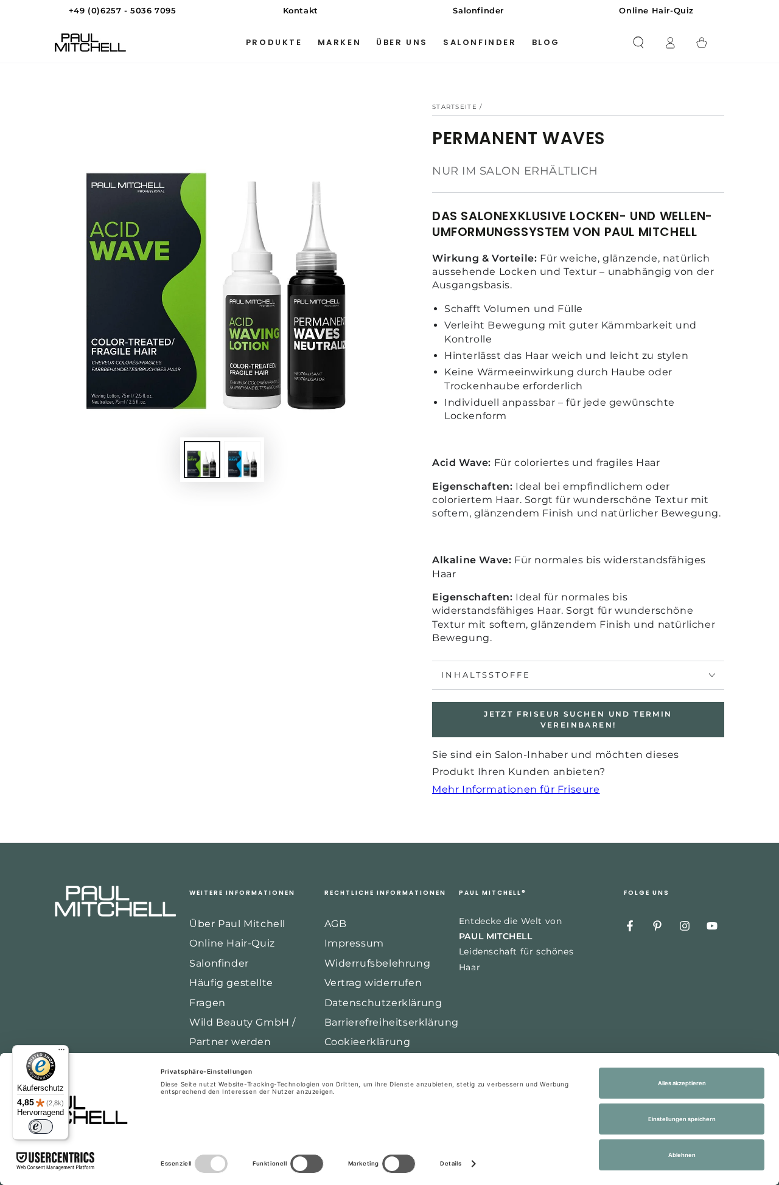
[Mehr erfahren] (389, 11)
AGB (335, 924)
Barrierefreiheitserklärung (391, 1022)
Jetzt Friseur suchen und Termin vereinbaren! (578, 719)
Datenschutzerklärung (383, 1003)
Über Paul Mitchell (237, 924)
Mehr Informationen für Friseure (516, 789)
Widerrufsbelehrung (377, 963)
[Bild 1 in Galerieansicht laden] (202, 459)
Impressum (354, 943)
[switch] (41, 1126)
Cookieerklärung (367, 1042)
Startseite (454, 107)
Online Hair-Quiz (232, 943)
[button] (638, 42)
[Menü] (61, 1052)
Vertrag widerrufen (373, 983)
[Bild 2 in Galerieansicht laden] (242, 459)
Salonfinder (219, 963)
